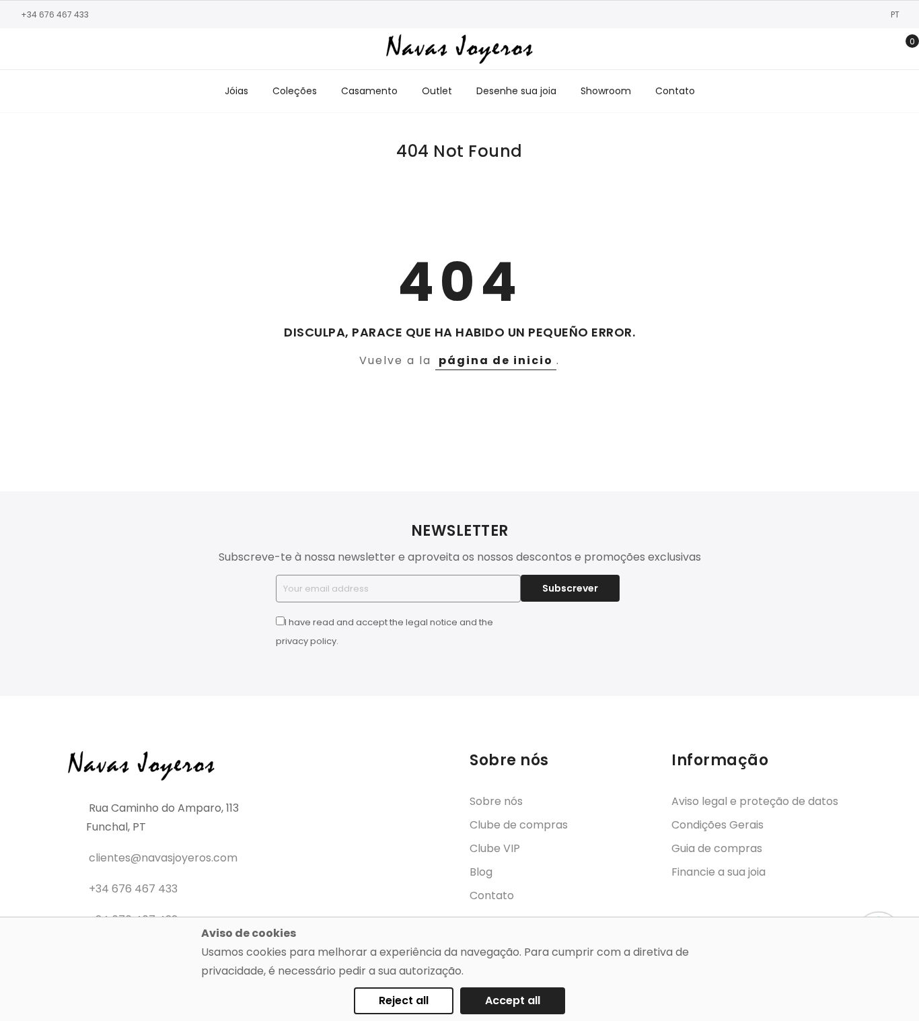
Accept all (512, 1000)
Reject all (404, 1000)
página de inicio (496, 360)
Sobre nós (496, 801)
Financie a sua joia (718, 872)
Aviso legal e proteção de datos (754, 801)
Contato (492, 895)
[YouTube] (77, 49)
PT (896, 14)
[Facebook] (17, 49)
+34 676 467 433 (55, 14)
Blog (481, 872)
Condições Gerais (717, 825)
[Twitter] (57, 49)
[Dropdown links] (860, 49)
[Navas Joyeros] (459, 49)
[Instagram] (37, 49)
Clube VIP (495, 848)
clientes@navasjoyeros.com (163, 858)
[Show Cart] (902, 49)
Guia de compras (716, 848)
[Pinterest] (97, 49)
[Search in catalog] (840, 49)
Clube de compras (519, 825)
